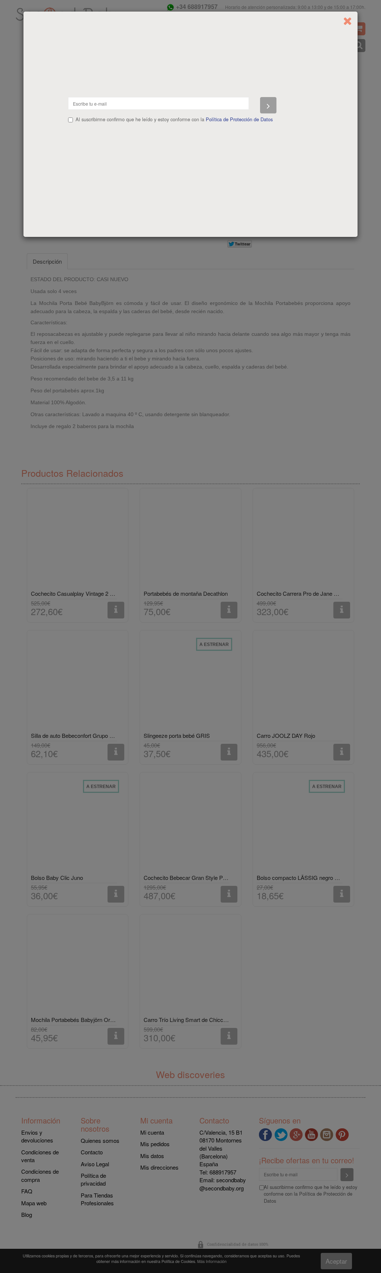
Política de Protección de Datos (239, 119)
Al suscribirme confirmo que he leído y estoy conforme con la (174, 119)
